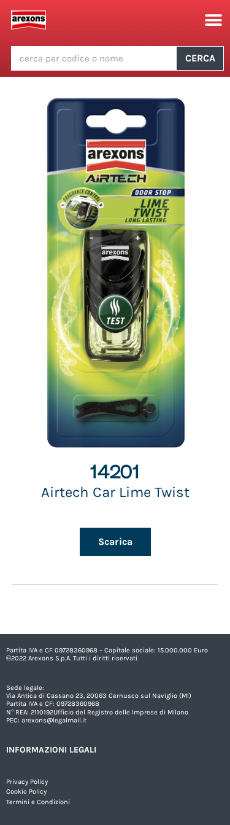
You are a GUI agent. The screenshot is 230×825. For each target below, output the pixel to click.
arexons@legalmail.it (53, 720)
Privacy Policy (27, 782)
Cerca (200, 58)
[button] (213, 20)
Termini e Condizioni (38, 802)
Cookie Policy (26, 792)
